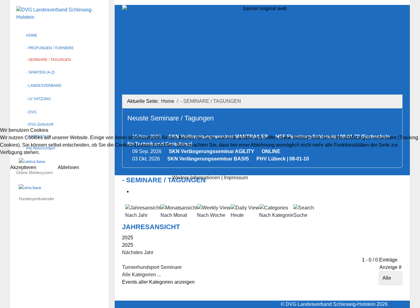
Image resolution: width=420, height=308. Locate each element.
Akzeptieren (23, 167)
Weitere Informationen (196, 177)
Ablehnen (68, 167)
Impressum (236, 177)
